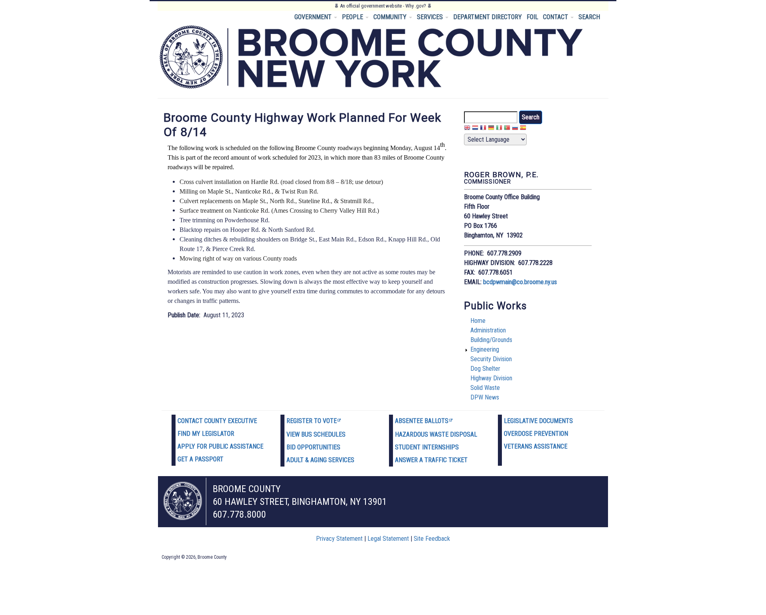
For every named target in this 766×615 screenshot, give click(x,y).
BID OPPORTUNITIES (313, 447)
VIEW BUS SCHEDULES (315, 434)
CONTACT (556, 17)
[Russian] (515, 129)
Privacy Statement (339, 538)
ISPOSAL (465, 434)
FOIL (532, 17)
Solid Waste (485, 388)
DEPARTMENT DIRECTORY (487, 17)
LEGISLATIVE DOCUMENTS (538, 421)
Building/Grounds (491, 340)
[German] (491, 129)
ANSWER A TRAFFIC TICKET (431, 460)
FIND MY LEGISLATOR (206, 433)
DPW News (484, 397)
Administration (488, 330)
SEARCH (589, 17)
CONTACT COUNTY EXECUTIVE (217, 421)
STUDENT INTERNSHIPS (427, 447)
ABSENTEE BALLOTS (421, 421)
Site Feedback (432, 538)
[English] (467, 129)
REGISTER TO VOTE (311, 421)
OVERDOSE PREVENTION (536, 433)
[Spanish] (523, 129)
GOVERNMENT (313, 17)
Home (478, 320)
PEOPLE (353, 17)
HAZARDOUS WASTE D (424, 434)
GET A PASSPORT (200, 459)
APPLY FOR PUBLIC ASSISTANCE (220, 446)
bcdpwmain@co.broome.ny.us (520, 282)
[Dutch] (475, 129)
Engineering (484, 349)
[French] (483, 129)
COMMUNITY (390, 17)
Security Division (491, 359)
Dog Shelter (485, 368)
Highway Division (491, 378)
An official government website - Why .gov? (383, 6)
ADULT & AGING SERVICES (320, 460)
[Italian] (499, 129)
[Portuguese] (507, 129)
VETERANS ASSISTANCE (535, 446)
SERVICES (430, 17)
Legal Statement (388, 538)
